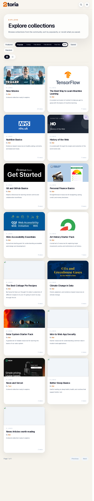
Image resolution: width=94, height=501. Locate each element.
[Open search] (81, 4)
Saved (73, 45)
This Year (57, 45)
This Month (47, 45)
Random (9, 50)
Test (9, 386)
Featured (9, 45)
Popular (20, 45)
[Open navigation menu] (87, 4)
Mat (9, 94)
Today (28, 45)
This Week (37, 45)
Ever (64, 45)
